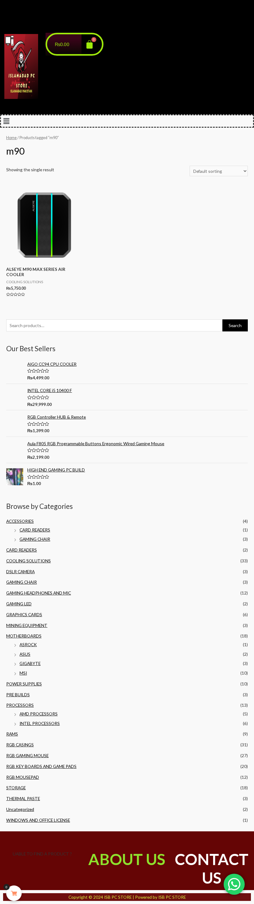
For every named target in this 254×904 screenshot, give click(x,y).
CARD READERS (35, 529)
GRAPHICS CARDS (24, 614)
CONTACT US (211, 868)
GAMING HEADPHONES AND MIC (38, 592)
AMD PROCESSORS (39, 713)
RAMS (12, 733)
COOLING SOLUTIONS (28, 560)
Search (235, 325)
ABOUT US (126, 859)
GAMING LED (19, 603)
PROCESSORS (20, 705)
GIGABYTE (30, 663)
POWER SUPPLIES (24, 683)
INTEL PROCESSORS (40, 723)
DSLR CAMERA (20, 571)
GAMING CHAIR (35, 539)
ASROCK (28, 644)
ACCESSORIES (20, 521)
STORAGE (16, 787)
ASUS (25, 654)
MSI (23, 673)
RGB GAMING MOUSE (27, 755)
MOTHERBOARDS (24, 635)
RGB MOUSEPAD (22, 777)
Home (11, 137)
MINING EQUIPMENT (26, 625)
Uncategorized (20, 809)
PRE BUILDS (18, 694)
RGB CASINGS (20, 744)
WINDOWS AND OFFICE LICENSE (38, 820)
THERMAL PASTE (23, 798)
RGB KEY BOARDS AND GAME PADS (41, 766)
